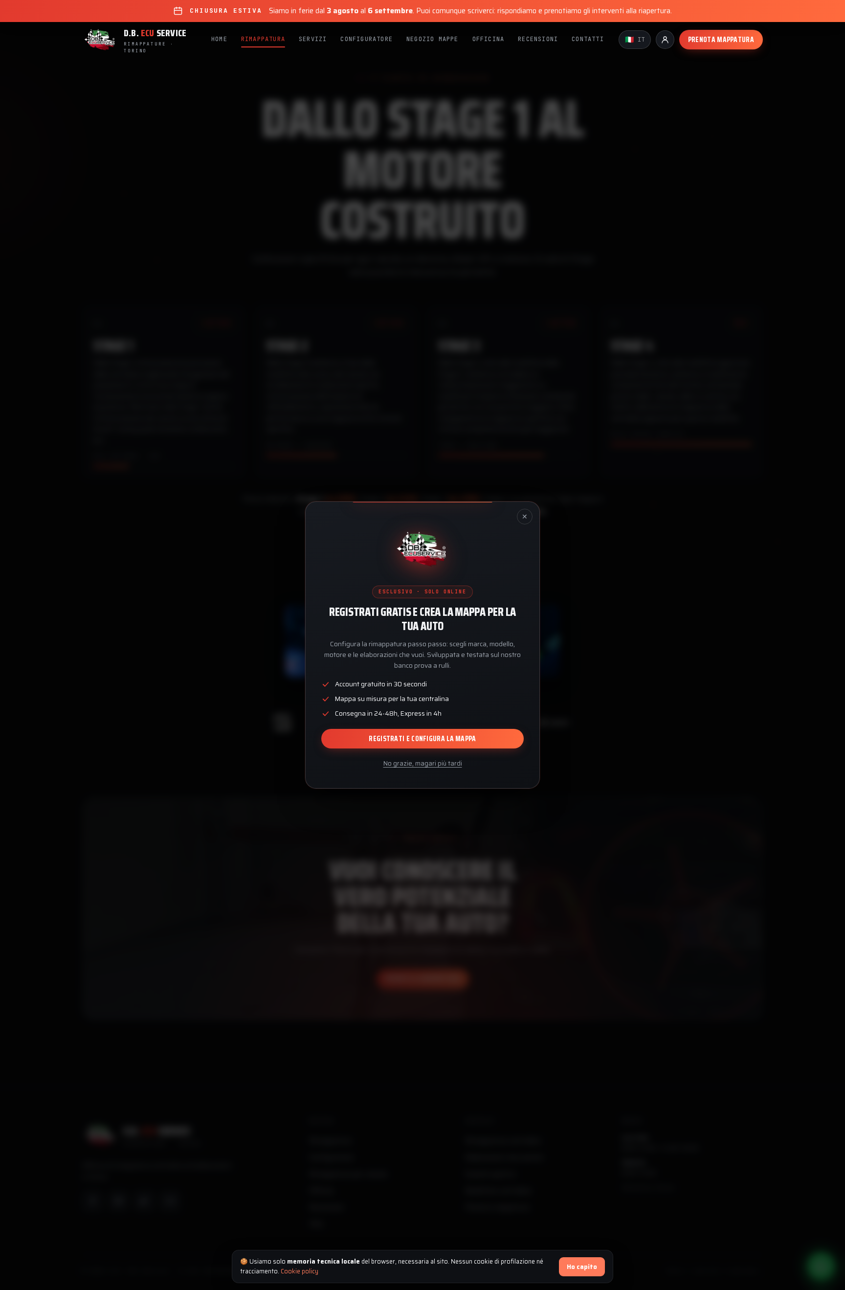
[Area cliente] (665, 39)
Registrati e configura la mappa (422, 739)
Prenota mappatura (721, 39)
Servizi (313, 39)
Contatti (588, 39)
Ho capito (582, 1267)
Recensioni (538, 39)
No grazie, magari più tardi (422, 763)
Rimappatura (263, 39)
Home (219, 39)
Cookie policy (299, 1271)
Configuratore (366, 39)
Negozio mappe (432, 39)
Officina (488, 39)
